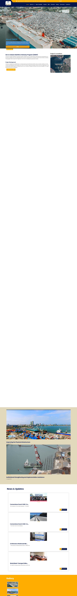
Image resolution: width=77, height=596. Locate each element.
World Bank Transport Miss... (19, 563)
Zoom (7, 439)
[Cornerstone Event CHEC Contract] (37, 521)
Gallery (57, 4)
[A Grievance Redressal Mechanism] (37, 541)
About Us (32, 4)
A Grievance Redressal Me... (19, 543)
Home (27, 4)
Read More (64, 509)
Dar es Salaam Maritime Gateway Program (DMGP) (22, 54)
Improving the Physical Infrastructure (22, 24)
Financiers (53, 4)
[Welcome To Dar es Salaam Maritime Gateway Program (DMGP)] (8, 3)
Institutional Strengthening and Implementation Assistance (25, 477)
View (10, 439)
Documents (62, 4)
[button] (2, 27)
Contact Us (68, 4)
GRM (49, 4)
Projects (45, 4)
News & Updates (39, 4)
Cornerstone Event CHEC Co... (19, 504)
